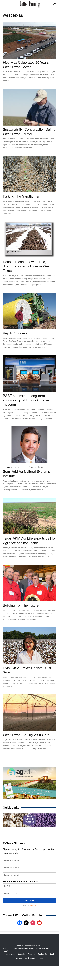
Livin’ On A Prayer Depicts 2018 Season (27, 669)
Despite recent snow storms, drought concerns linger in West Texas (27, 266)
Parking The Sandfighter (21, 196)
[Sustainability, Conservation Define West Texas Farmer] (29, 107)
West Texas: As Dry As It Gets (26, 734)
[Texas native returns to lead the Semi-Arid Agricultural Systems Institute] (29, 444)
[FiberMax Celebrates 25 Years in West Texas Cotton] (29, 40)
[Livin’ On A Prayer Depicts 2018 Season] (29, 645)
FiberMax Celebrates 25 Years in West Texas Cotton (27, 64)
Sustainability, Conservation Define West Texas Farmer (29, 131)
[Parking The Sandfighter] (29, 174)
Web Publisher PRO (34, 945)
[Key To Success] (29, 311)
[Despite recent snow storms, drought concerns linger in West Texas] (29, 239)
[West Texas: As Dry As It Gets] (29, 712)
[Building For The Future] (29, 583)
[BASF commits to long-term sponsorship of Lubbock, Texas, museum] (29, 373)
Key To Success (15, 332)
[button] (55, 4)
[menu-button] (4, 4)
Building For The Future (21, 605)
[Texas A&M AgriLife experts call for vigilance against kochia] (29, 516)
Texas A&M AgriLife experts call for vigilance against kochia (29, 540)
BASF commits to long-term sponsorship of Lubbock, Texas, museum (27, 400)
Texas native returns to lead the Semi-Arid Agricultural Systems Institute (26, 471)
